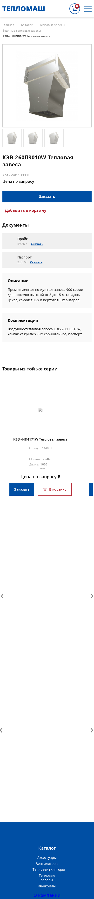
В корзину (58, 489)
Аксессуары (47, 857)
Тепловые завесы (52, 25)
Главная (8, 25)
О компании (47, 895)
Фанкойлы (47, 886)
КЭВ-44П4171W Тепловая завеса (40, 439)
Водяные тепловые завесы (21, 31)
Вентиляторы (47, 863)
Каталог (26, 25)
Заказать (47, 196)
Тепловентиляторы (47, 869)
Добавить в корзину (25, 210)
